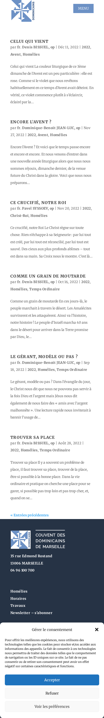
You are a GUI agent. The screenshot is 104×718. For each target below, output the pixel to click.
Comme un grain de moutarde (48, 276)
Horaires (18, 598)
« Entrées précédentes (29, 515)
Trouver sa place (32, 437)
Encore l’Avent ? (31, 121)
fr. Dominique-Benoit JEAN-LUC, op (49, 128)
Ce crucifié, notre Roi (38, 202)
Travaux (17, 605)
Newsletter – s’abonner (31, 613)
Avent (15, 54)
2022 (86, 47)
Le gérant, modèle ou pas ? (44, 356)
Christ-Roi (19, 215)
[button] (96, 629)
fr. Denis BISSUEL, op (36, 47)
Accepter (52, 680)
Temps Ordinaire (44, 289)
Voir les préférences (52, 706)
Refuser (52, 693)
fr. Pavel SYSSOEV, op (35, 208)
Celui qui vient (29, 41)
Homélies (31, 54)
